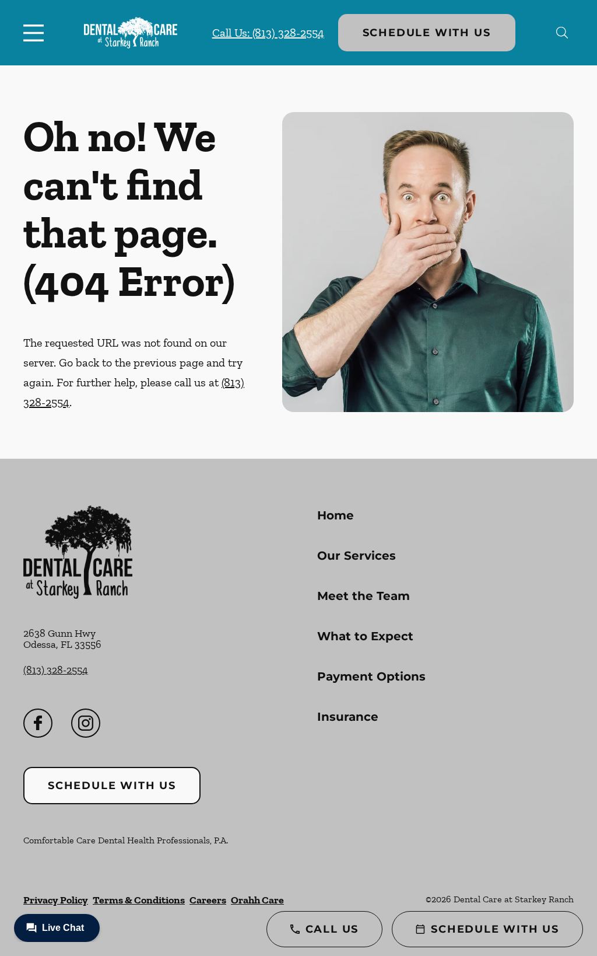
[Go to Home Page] (130, 32)
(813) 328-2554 (55, 670)
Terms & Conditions (139, 900)
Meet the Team (363, 596)
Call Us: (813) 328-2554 (268, 33)
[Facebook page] (37, 723)
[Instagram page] (85, 723)
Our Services (356, 556)
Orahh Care (257, 900)
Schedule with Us (427, 32)
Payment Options (371, 676)
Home (335, 515)
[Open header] (36, 33)
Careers (207, 900)
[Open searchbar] (562, 33)
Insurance (347, 717)
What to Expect (365, 636)
